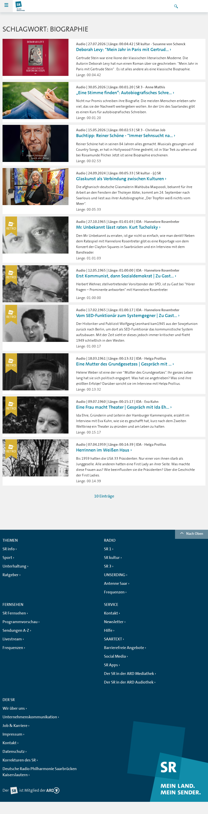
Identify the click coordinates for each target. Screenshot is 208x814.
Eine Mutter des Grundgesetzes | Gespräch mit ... (123, 364)
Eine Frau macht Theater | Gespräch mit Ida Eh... (122, 407)
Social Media (115, 656)
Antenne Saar (115, 583)
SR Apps (111, 665)
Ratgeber (11, 574)
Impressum (12, 734)
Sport (7, 557)
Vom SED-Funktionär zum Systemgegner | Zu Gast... (126, 315)
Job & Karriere (15, 725)
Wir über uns (14, 708)
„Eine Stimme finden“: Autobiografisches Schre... (124, 93)
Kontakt (111, 613)
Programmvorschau (20, 621)
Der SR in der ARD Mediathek (129, 673)
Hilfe (108, 630)
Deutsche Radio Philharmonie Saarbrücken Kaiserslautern (40, 771)
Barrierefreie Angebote (124, 647)
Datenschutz (14, 751)
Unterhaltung (14, 566)
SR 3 (107, 566)
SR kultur (112, 557)
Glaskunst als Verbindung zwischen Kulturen (120, 179)
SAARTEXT (113, 639)
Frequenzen (114, 592)
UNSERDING (114, 574)
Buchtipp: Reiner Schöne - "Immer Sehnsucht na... (124, 135)
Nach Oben (194, 533)
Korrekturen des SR (19, 760)
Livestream (12, 639)
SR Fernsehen (14, 613)
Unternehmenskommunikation (30, 717)
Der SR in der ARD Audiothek (128, 682)
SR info (9, 549)
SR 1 (107, 549)
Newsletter (114, 621)
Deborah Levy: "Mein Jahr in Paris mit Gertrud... (122, 49)
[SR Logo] (20, 6)
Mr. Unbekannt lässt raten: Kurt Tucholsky (117, 227)
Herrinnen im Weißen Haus (102, 450)
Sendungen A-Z (16, 630)
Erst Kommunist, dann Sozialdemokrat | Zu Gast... (125, 276)
